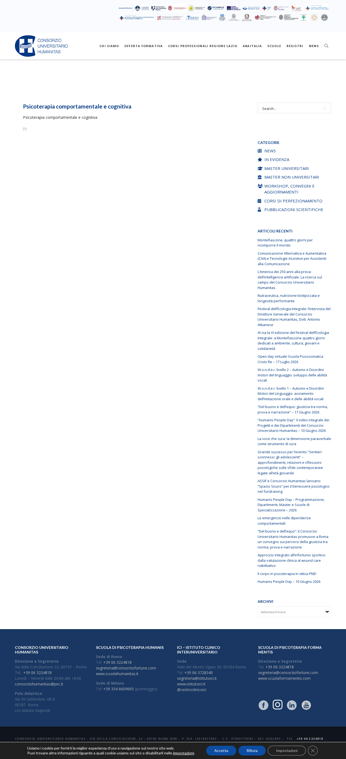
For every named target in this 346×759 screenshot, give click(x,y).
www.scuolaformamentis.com (284, 678)
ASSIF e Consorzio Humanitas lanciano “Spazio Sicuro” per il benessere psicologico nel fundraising (294, 486)
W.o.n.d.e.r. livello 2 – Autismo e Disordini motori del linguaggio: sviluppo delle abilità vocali (292, 375)
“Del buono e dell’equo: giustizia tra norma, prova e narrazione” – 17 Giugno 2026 (293, 409)
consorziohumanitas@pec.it (39, 683)
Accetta (221, 750)
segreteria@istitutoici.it (197, 678)
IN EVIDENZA (276, 159)
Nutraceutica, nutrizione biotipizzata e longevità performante (289, 298)
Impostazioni (287, 750)
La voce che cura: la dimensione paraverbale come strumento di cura (294, 441)
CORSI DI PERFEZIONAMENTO (293, 200)
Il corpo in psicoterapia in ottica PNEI (287, 573)
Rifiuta (252, 750)
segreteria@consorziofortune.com (126, 668)
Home (148, 83)
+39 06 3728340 (198, 672)
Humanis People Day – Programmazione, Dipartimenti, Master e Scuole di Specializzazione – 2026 (291, 504)
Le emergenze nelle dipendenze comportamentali (284, 520)
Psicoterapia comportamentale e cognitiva (77, 106)
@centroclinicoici (191, 689)
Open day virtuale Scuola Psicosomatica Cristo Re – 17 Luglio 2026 (290, 359)
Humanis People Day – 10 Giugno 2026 (289, 581)
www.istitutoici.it (191, 683)
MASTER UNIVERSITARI (286, 168)
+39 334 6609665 (118, 688)
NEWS (314, 46)
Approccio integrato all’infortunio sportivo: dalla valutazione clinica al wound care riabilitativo (292, 560)
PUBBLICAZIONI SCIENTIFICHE (293, 209)
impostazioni (183, 753)
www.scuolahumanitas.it (117, 673)
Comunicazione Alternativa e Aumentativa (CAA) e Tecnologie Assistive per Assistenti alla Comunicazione (292, 258)
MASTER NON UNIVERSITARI (291, 177)
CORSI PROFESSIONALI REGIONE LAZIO (202, 46)
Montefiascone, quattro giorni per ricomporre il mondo (285, 243)
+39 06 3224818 (37, 672)
